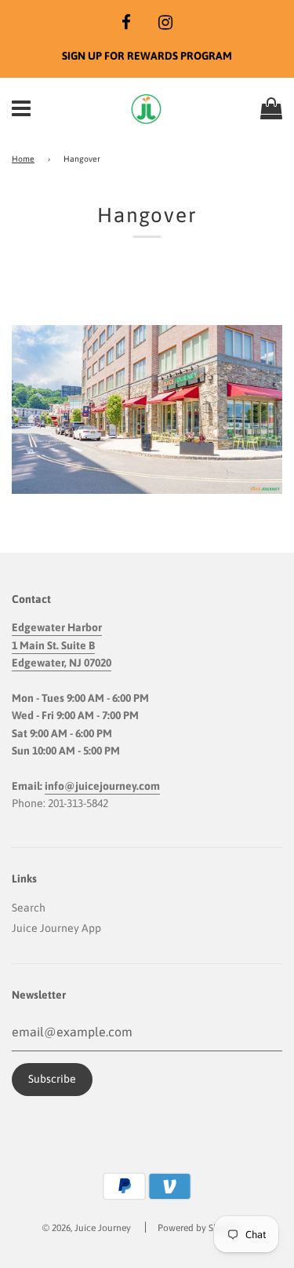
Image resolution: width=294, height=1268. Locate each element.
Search (28, 907)
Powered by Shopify (199, 1227)
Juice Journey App (56, 928)
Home (23, 158)
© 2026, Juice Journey (86, 1227)
